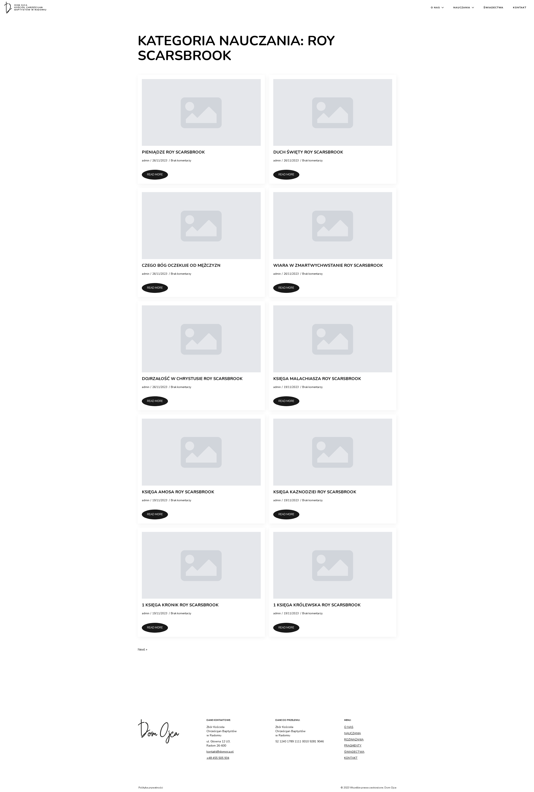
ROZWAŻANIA (354, 740)
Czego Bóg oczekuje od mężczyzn (181, 265)
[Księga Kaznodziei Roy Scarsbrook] (332, 452)
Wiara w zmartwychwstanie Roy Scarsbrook (328, 265)
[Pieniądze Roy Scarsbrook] (201, 112)
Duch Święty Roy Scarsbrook (308, 152)
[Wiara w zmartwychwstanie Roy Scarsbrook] (332, 225)
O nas (435, 7)
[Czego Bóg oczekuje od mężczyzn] (201, 225)
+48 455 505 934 (218, 758)
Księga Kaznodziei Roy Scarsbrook (314, 492)
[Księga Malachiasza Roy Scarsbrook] (332, 338)
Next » (142, 649)
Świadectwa (493, 7)
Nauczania (461, 7)
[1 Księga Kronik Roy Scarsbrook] (201, 565)
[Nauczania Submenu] (473, 7)
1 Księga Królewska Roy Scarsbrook (317, 605)
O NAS (348, 727)
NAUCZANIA (352, 733)
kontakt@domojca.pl (220, 752)
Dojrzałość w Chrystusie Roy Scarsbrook (192, 378)
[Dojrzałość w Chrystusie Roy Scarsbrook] (201, 338)
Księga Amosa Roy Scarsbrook (178, 492)
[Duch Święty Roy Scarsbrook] (332, 112)
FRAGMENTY (352, 746)
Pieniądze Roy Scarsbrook (173, 152)
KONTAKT (351, 758)
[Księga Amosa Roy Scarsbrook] (201, 452)
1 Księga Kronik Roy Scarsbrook (180, 605)
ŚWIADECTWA (354, 752)
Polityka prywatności (151, 787)
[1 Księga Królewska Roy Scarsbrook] (332, 565)
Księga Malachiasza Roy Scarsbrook (317, 378)
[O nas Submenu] (443, 7)
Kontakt (519, 7)
